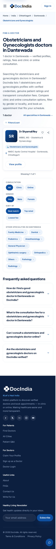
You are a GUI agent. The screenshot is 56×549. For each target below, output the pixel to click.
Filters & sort (14, 123)
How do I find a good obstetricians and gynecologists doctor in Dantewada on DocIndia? (21, 298)
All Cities (7, 448)
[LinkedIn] (19, 430)
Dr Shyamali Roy (28, 131)
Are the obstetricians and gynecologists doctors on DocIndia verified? (21, 365)
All (9, 187)
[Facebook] (5, 430)
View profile (15, 164)
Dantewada (39, 15)
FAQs (5, 498)
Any (10, 199)
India (13, 15)
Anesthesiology (32, 239)
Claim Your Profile (12, 467)
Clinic (19, 187)
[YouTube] (33, 430)
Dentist (34, 232)
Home (5, 15)
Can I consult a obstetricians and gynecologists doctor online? (22, 344)
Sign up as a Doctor (12, 473)
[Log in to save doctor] (42, 132)
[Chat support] (47, 542)
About (6, 492)
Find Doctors (9, 443)
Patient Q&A (9, 454)
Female (31, 199)
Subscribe (43, 529)
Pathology (27, 259)
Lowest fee (13, 218)
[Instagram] (26, 430)
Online (30, 187)
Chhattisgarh (25, 15)
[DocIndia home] (20, 6)
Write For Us (9, 509)
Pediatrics (13, 239)
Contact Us (8, 503)
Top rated (28, 211)
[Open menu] (5, 6)
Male (20, 199)
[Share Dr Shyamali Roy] (48, 132)
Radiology (13, 266)
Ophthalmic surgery (17, 252)
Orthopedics (40, 252)
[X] (12, 430)
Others (11, 259)
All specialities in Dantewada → (38, 115)
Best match (13, 211)
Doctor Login (9, 478)
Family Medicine (16, 232)
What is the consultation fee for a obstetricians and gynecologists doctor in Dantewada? (22, 322)
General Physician (16, 246)
